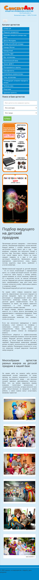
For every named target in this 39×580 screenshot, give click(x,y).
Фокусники (7, 89)
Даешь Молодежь (9, 40)
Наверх (36, 570)
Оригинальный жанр (10, 60)
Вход (1, 577)
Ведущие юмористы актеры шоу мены (14, 36)
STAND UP (7, 28)
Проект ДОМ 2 (8, 64)
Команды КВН (8, 54)
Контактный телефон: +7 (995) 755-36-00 (25, 15)
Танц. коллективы (9, 77)
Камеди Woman (9, 47)
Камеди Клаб (8, 50)
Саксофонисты (8, 70)
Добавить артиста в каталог (9, 575)
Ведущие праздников (11, 32)
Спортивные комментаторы (13, 74)
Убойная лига (8, 86)
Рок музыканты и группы (12, 67)
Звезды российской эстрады (13, 44)
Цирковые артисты (10, 92)
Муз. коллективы (9, 57)
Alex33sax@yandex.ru (25, 13)
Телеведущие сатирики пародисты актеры (15, 81)
